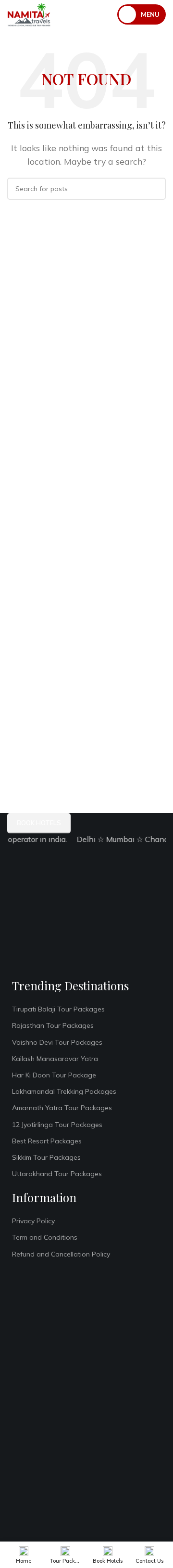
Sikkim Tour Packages (46, 1157)
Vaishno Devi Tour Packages (57, 1042)
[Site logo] (28, 13)
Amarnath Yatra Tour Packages (62, 1107)
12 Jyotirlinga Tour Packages (57, 1124)
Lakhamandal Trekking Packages (64, 1091)
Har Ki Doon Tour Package (54, 1075)
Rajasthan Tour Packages (53, 1025)
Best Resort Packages (47, 1141)
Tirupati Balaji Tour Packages (58, 1009)
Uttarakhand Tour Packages (57, 1173)
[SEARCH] (155, 189)
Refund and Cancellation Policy (61, 1254)
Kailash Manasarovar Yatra (55, 1058)
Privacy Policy (33, 1221)
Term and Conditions (44, 1237)
